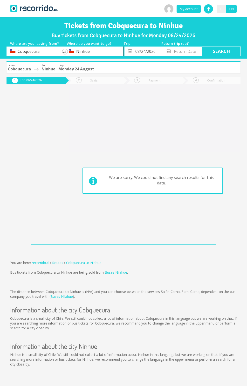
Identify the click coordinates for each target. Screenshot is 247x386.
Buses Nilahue (116, 272)
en (231, 9)
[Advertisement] (32, 167)
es (222, 9)
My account (188, 9)
